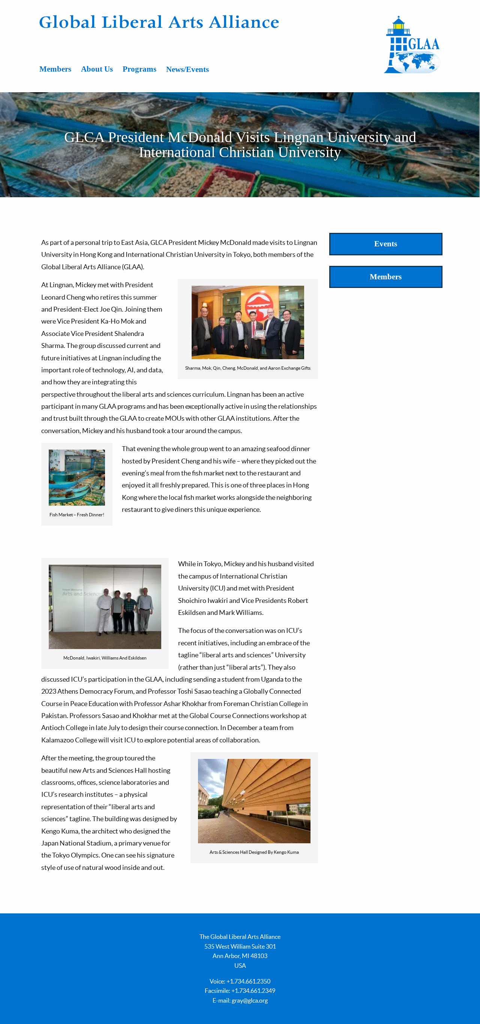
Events (385, 243)
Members (55, 69)
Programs (139, 69)
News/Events (187, 69)
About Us (97, 69)
